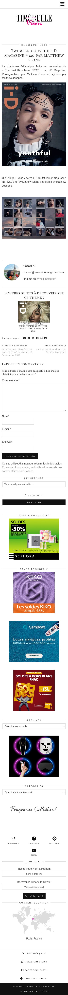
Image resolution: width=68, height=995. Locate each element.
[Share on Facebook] (29, 338)
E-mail (6, 429)
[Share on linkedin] (46, 338)
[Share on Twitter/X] (33, 338)
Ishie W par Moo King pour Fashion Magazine (50, 348)
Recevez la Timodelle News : (34, 882)
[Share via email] (24, 338)
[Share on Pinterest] (37, 338)
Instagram (50, 279)
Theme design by (34, 991)
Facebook (35, 970)
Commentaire (10, 380)
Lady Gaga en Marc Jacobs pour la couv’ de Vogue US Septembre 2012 (17, 350)
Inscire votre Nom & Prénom (34, 868)
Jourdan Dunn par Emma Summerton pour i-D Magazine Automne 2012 (33, 327)
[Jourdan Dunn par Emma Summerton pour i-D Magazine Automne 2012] (34, 312)
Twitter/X (35, 953)
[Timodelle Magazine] (34, 20)
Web (40, 279)
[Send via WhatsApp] (42, 338)
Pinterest (35, 978)
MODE (43, 45)
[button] (64, 4)
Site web (7, 441)
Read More (34, 502)
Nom (5, 416)
